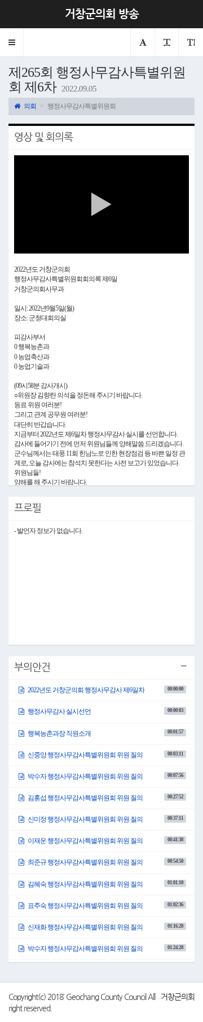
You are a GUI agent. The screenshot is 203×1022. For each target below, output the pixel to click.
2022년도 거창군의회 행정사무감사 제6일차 (105, 690)
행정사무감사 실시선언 (105, 711)
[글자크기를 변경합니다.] (166, 42)
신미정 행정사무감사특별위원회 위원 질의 (105, 819)
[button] (12, 42)
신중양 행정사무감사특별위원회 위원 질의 (105, 755)
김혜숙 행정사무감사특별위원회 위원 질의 (105, 884)
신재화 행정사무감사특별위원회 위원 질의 (105, 927)
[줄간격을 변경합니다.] (190, 42)
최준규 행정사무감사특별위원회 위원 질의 (105, 862)
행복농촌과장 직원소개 (105, 733)
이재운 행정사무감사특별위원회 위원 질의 (105, 841)
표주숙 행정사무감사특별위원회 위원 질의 (105, 906)
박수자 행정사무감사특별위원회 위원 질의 (105, 776)
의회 (29, 106)
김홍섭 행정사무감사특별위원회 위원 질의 (105, 798)
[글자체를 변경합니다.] (142, 42)
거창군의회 (178, 996)
